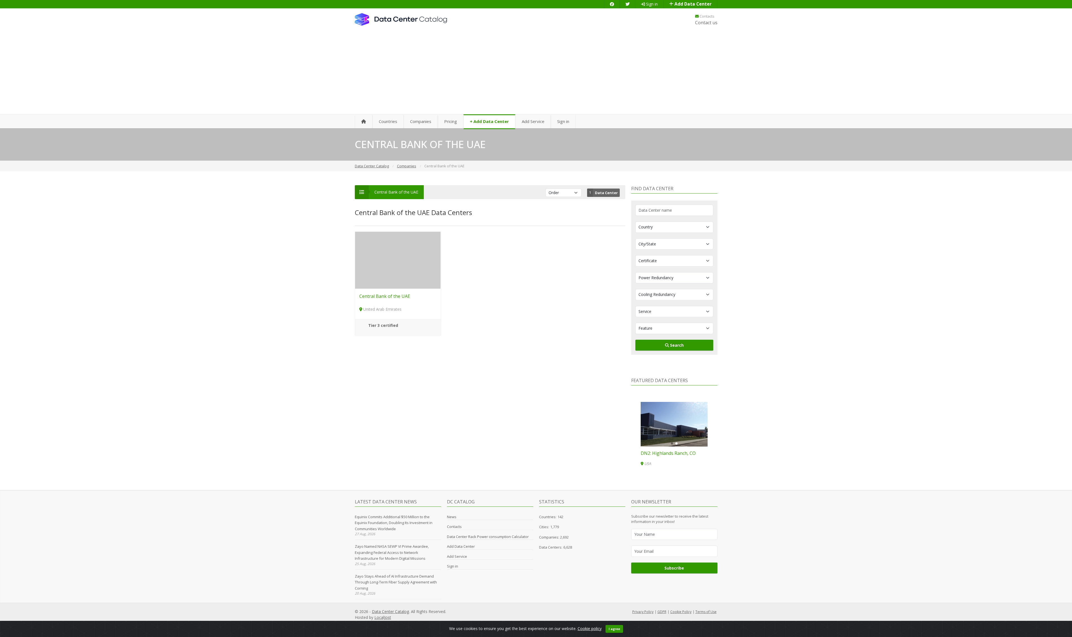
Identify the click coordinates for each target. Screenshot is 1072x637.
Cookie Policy (680, 611)
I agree (614, 629)
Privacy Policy (643, 611)
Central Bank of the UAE (384, 296)
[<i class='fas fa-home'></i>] (363, 121)
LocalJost (382, 617)
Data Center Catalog (390, 611)
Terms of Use (706, 611)
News (451, 516)
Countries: (547, 516)
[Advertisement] (536, 72)
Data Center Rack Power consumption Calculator (488, 536)
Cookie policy (590, 628)
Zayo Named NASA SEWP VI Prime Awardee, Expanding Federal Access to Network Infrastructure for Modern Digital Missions (392, 552)
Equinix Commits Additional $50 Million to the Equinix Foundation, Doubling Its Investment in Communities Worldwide (393, 522)
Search (676, 345)
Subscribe (674, 568)
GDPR (661, 611)
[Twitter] (627, 4)
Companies (420, 121)
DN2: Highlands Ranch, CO (668, 453)
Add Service (533, 121)
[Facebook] (611, 4)
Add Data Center (692, 4)
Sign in (651, 4)
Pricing (450, 121)
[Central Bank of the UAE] (398, 259)
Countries (388, 121)
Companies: (549, 537)
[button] (672, 443)
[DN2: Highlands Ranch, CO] (674, 424)
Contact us (706, 23)
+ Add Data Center (489, 121)
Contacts (706, 16)
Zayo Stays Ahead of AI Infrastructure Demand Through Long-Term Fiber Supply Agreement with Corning (396, 582)
